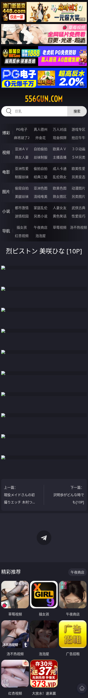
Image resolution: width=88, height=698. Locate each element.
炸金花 (40, 137)
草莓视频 (59, 227)
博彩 (6, 133)
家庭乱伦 (40, 207)
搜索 (77, 111)
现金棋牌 (59, 137)
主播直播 (59, 157)
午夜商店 (40, 227)
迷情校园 (22, 216)
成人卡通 (59, 168)
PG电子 (21, 129)
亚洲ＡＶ (22, 149)
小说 (6, 211)
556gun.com (44, 99)
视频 (6, 152)
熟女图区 (59, 196)
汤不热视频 (78, 227)
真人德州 (40, 129)
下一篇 (68, 494)
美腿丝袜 (22, 196)
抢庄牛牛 (78, 137)
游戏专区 (78, 129)
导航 (6, 231)
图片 (6, 191)
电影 (6, 172)
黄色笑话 (59, 216)
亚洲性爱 (22, 168)
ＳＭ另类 (78, 157)
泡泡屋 (40, 235)
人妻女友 (59, 207)
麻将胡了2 (22, 137)
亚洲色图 (40, 188)
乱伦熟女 (59, 176)
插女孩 (22, 227)
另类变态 (78, 176)
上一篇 (20, 495)
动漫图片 (78, 188)
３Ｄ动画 (78, 149)
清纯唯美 (40, 196)
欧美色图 (59, 188)
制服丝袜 (22, 176)
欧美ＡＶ (59, 149)
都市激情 (22, 207)
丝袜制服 (40, 157)
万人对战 (59, 129)
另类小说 (40, 216)
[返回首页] (82, 688)
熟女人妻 (22, 157)
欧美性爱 (78, 168)
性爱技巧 (78, 216)
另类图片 (78, 196)
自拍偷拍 (40, 149)
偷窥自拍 (22, 188)
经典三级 (40, 176)
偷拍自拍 (40, 168)
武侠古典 (78, 207)
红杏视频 (22, 235)
